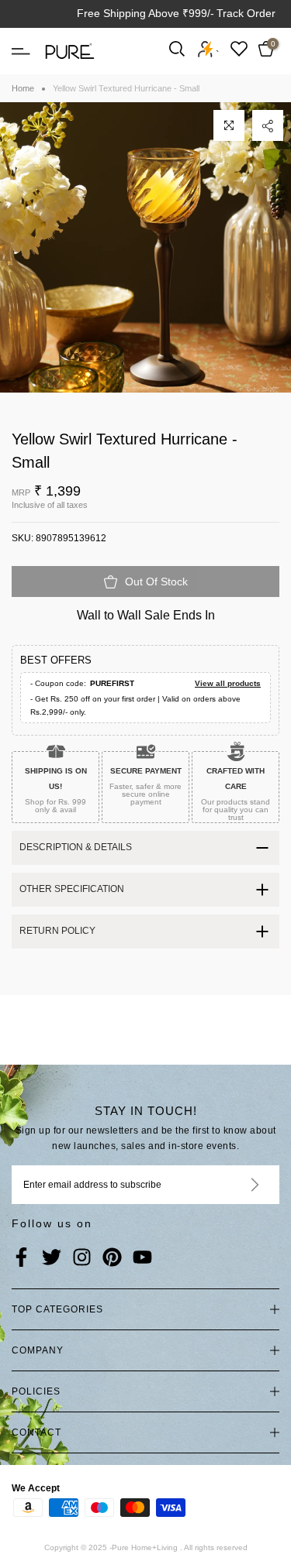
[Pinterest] (112, 1258)
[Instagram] (82, 1258)
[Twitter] (51, 1258)
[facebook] (21, 1258)
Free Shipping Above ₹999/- (145, 13)
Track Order (246, 13)
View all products (228, 683)
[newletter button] (236, 1184)
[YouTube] (142, 1258)
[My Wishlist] (239, 48)
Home (23, 88)
